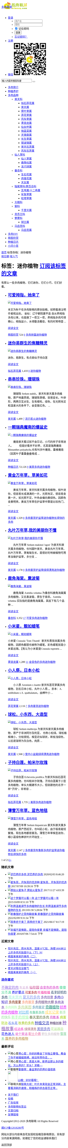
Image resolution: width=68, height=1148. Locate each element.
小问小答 (13, 245)
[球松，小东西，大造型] (22, 722)
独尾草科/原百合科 (25, 186)
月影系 (54, 1017)
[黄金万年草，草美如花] (22, 483)
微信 (10, 74)
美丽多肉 (34, 466)
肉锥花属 (26, 178)
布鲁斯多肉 (42, 850)
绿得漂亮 (49, 570)
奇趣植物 (52, 1007)
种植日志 (13, 242)
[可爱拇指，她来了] (20, 303)
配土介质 (34, 1034)
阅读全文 (13, 328)
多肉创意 (47, 997)
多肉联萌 (6, 7)
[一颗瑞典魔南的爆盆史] (22, 435)
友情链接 (13, 1114)
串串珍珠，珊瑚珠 (24, 379)
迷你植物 (41, 334)
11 (27, 662)
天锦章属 (26, 134)
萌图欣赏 (13, 238)
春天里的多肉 (39, 1017)
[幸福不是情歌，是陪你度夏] (25, 929)
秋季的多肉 (26, 1023)
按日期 (5, 256)
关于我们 (13, 1094)
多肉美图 (25, 1007)
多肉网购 (11, 1007)
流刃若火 (30, 418)
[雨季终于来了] (17, 922)
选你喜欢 (7, 979)
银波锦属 (26, 142)
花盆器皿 (57, 1029)
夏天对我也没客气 (18, 968)
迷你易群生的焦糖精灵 (28, 343)
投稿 (10, 1098)
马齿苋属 (26, 230)
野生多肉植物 (50, 1034)
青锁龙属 (26, 123)
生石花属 (26, 174)
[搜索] (34, 81)
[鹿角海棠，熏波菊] (20, 586)
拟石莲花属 (27, 103)
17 (24, 618)
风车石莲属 (27, 150)
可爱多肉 (31, 618)
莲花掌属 (26, 115)
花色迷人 (8, 1034)
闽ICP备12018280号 (12, 1127)
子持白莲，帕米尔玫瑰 (28, 762)
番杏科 (18, 170)
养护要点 (18, 992)
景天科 (18, 99)
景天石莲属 (27, 146)
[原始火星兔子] (17, 890)
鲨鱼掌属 (26, 194)
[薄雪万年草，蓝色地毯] (22, 818)
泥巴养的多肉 (35, 874)
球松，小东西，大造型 (28, 714)
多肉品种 (13, 95)
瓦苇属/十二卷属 (30, 190)
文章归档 (13, 1110)
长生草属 (26, 138)
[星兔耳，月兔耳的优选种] (24, 882)
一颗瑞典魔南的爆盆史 (28, 427)
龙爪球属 (26, 166)
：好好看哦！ (28, 1080)
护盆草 (40, 518)
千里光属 (26, 210)
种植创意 (56, 1023)
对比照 (23, 1012)
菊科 (17, 206)
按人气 (14, 256)
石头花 (13, 1023)
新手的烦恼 (20, 1017)
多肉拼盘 (31, 334)
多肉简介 (13, 87)
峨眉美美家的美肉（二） (22, 956)
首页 (4, 252)
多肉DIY (13, 234)
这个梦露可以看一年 (47, 898)
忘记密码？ (21, 36)
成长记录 (52, 1012)
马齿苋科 (20, 226)
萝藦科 (18, 218)
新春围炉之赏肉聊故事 (51, 914)
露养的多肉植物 (16, 1038)
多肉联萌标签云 (17, 1106)
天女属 (25, 182)
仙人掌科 (20, 154)
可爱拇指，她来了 (24, 295)
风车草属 (26, 119)
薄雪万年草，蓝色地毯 (28, 810)
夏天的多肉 (31, 997)
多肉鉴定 (38, 1007)
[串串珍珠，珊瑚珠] (20, 387)
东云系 (24, 987)
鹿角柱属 (26, 162)
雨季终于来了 (35, 922)
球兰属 (25, 222)
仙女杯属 (26, 127)
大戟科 (18, 202)
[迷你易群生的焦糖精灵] (22, 351)
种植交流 (42, 1023)
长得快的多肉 (18, 854)
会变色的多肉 (37, 662)
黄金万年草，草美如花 (28, 475)
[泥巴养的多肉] (17, 874)
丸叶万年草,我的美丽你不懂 (32, 530)
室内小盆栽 (31, 754)
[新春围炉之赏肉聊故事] (23, 914)
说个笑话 (21, 1034)
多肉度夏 (15, 1002)
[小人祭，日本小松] (20, 678)
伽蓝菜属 (26, 131)
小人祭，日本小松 (24, 670)
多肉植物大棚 (44, 1002)
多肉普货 (30, 518)
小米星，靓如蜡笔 (24, 626)
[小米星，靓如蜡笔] (20, 634)
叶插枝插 (44, 992)
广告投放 (13, 1102)
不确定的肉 (10, 987)
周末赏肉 (15, 997)
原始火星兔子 (35, 890)
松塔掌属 (26, 198)
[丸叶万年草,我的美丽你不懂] (25, 538)
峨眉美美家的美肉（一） (22, 972)
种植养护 (13, 91)
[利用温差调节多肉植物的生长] (27, 906)
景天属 (25, 107)
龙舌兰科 (20, 214)
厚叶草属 (26, 111)
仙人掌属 (26, 158)
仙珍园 (34, 987)
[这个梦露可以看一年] (21, 898)
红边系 (19, 1029)
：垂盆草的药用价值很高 (36, 1069)
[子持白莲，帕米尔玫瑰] (22, 770)
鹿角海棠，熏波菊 (24, 578)
